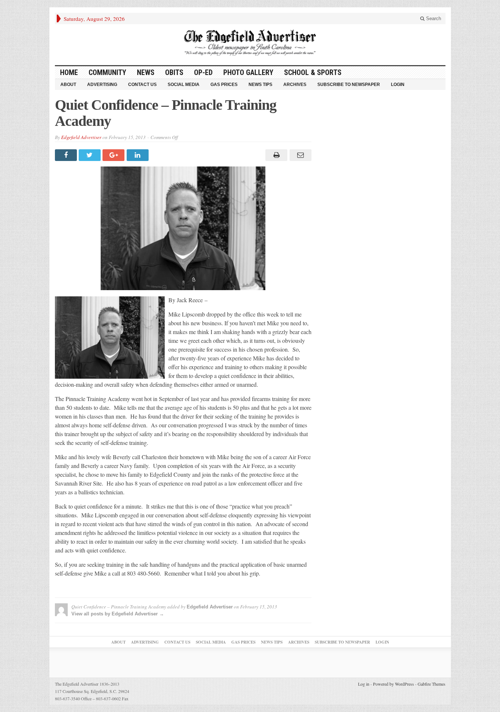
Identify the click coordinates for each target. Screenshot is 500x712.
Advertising (102, 84)
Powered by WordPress (393, 684)
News (145, 72)
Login (397, 84)
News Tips (260, 84)
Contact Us (142, 84)
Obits (174, 72)
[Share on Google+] (114, 155)
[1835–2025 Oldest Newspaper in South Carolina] (250, 43)
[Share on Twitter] (90, 155)
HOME (69, 72)
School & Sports (313, 72)
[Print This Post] (275, 155)
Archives (294, 84)
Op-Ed (203, 72)
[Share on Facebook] (67, 155)
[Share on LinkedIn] (138, 155)
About (68, 84)
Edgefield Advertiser (81, 137)
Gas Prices (224, 84)
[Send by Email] (299, 155)
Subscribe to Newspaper (348, 84)
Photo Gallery (248, 72)
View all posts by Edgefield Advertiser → (117, 614)
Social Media (183, 84)
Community (107, 72)
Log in (363, 684)
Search (433, 18)
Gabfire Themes (431, 684)
